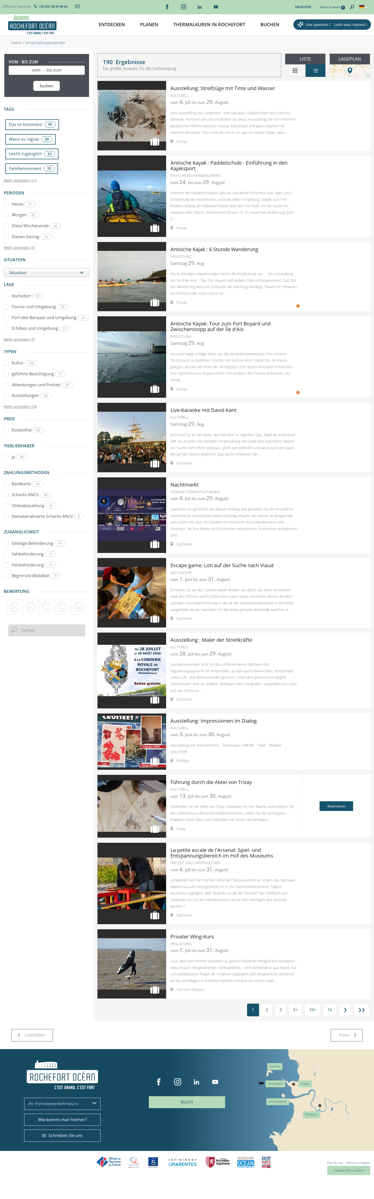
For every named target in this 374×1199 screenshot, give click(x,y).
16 (329, 1009)
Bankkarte (26, 484)
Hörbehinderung (32, 565)
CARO (245, 1162)
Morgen (23, 215)
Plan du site (335, 1163)
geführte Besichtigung (37, 374)
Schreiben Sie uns (66, 1135)
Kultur (23, 363)
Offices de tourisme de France (108, 1162)
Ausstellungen (30, 395)
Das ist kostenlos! (30, 124)
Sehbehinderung (32, 554)
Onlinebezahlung (32, 505)
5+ (295, 1009)
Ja (18, 457)
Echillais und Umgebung (39, 328)
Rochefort (25, 296)
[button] (112, 24)
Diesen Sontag (30, 236)
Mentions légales (358, 1163)
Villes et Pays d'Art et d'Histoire (266, 1162)
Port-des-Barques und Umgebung (48, 317)
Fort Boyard (275, 1084)
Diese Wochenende (34, 226)
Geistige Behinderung (37, 543)
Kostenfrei (26, 430)
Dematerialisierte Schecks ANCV (46, 516)
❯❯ (361, 1009)
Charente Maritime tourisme (182, 1162)
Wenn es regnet (29, 139)
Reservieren (336, 806)
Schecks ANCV (29, 494)
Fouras (305, 1084)
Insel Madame (278, 1101)
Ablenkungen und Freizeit (40, 385)
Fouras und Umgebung (38, 306)
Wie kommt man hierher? (62, 1119)
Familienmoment (30, 168)
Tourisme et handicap (153, 1162)
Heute (22, 204)
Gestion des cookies (349, 1170)
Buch (187, 1102)
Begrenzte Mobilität (35, 575)
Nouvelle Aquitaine (218, 1162)
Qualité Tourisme (134, 1162)
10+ (312, 1009)
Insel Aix (275, 1066)
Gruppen (303, 7)
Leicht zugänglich (30, 153)
